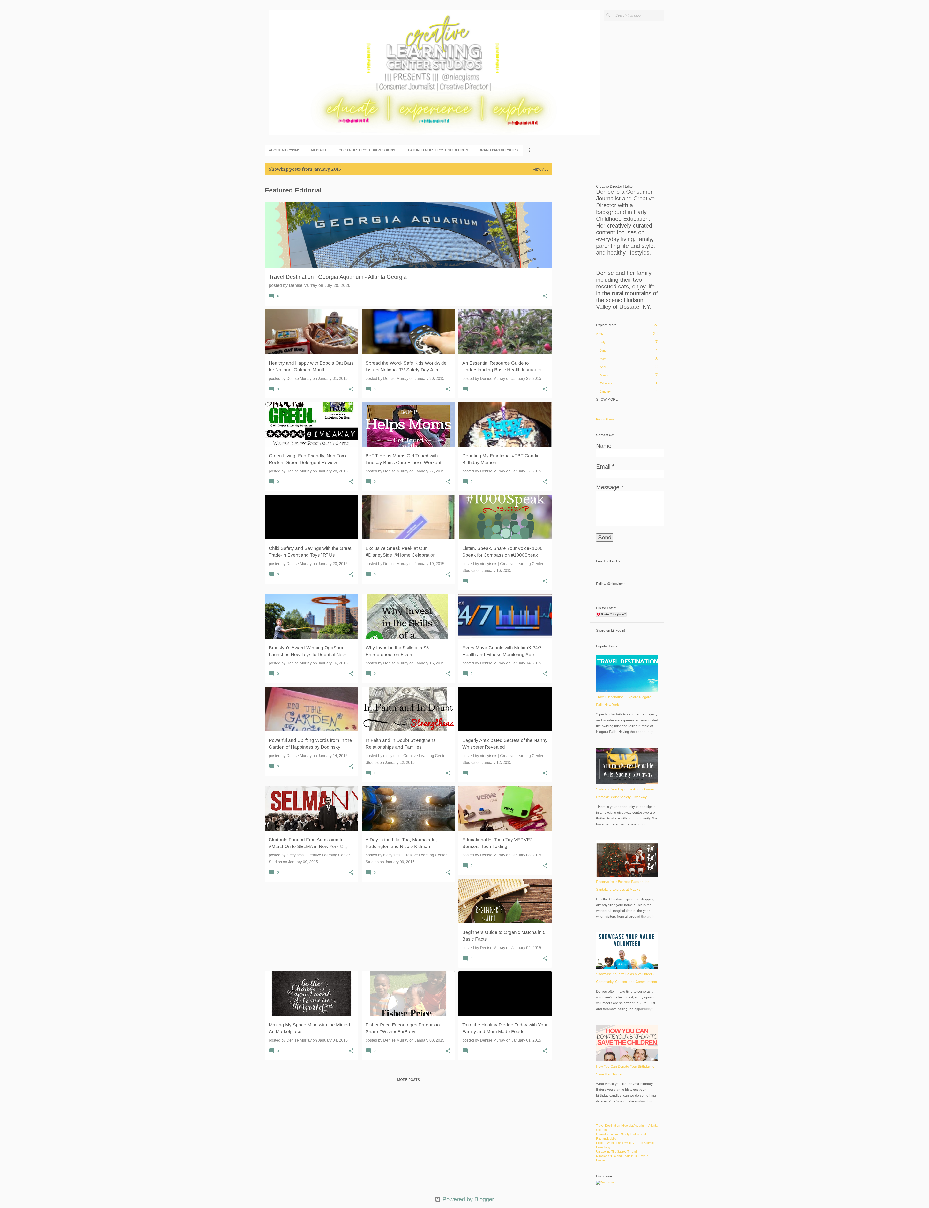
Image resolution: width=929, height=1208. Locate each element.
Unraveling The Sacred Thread (616, 1151)
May (603, 359)
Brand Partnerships (498, 150)
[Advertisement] (571, 251)
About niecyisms (284, 150)
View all (540, 169)
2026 (599, 334)
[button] (545, 296)
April (603, 367)
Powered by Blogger (467, 1199)
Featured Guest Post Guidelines (437, 150)
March (604, 375)
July (602, 342)
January (605, 391)
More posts (408, 1080)
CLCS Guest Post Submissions (367, 150)
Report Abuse (605, 419)
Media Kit (319, 150)
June (603, 350)
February (606, 383)
